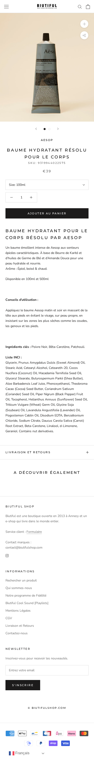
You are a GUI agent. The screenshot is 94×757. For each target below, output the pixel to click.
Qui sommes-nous (18, 588)
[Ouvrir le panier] (88, 6)
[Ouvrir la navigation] (6, 6)
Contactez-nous (16, 633)
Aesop (47, 140)
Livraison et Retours (27, 452)
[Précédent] (36, 129)
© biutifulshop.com (47, 707)
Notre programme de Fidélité (25, 595)
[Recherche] (80, 6)
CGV (8, 618)
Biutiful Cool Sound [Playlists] (26, 603)
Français (21, 753)
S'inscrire (23, 685)
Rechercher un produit (21, 580)
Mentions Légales (18, 610)
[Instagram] (7, 555)
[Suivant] (58, 129)
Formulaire (34, 532)
